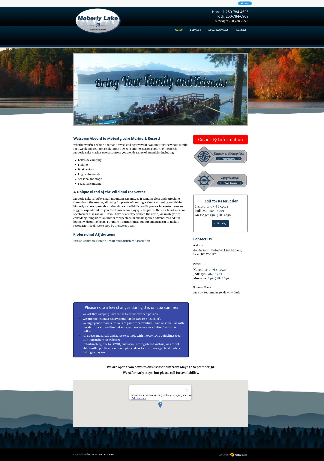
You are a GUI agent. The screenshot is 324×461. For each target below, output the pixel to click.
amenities (154, 152)
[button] (160, 89)
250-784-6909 (237, 16)
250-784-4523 (237, 11)
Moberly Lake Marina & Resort (99, 454)
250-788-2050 (238, 21)
